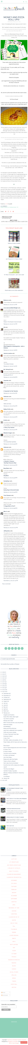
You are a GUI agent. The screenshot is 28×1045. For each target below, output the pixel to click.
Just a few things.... (7, 757)
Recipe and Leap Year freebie (10, 759)
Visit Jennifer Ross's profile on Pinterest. (10, 664)
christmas (14, 914)
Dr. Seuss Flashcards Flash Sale (10, 734)
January (5, 778)
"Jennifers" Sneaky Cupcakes (10, 771)
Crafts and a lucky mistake (9, 732)
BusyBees (6, 475)
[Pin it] (13, 211)
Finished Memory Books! (13, 808)
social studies (14, 972)
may (14, 947)
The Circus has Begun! (8, 769)
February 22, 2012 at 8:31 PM (10, 393)
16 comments (4, 206)
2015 (3, 685)
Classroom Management (14, 874)
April (4, 709)
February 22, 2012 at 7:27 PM (10, 324)
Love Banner (6, 776)
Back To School (14, 871)
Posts (3, 992)
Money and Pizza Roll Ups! (9, 728)
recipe (6, 207)
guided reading (14, 935)
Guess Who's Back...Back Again (10, 716)
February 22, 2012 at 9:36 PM (10, 477)
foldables (14, 929)
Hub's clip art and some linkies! (10, 763)
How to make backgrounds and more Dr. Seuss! (14, 747)
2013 (3, 689)
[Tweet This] (6, 211)
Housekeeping (6, 726)
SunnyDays (6, 481)
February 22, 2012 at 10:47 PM (11, 527)
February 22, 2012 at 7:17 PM (10, 304)
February (5, 713)
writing (14, 987)
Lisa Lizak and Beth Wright (11, 308)
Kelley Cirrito (7, 409)
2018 (3, 680)
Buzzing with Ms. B (8, 375)
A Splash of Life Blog (14, 868)
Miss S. (5, 511)
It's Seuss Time (7, 749)
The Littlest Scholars (9, 364)
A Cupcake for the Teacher (11, 391)
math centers (14, 944)
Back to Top (24, 1042)
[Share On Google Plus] (11, 211)
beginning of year (14, 907)
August (5, 701)
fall (14, 926)
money (2, 207)
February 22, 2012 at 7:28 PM (10, 350)
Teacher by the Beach (12, 1039)
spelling (14, 975)
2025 (3, 672)
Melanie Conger (8, 433)
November (6, 695)
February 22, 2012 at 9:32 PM (10, 465)
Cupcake (6, 380)
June (4, 705)
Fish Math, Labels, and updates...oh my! (12, 740)
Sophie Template (22, 1039)
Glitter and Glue (7, 403)
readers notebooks (14, 959)
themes (14, 981)
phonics (14, 956)
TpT (17, 207)
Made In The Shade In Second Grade (12, 321)
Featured (14, 886)
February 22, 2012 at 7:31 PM (10, 366)
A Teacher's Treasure (9, 461)
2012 (3, 691)
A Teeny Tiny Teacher (9, 427)
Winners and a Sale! (8, 720)
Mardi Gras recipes (7, 724)
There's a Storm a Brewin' (9, 761)
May (4, 707)
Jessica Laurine (8, 353)
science (14, 969)
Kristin (5, 420)
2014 (3, 687)
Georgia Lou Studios (13, 1041)
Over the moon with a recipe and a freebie (13, 765)
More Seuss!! (6, 745)
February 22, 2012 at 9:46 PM (10, 492)
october (14, 953)
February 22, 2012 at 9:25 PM (10, 444)
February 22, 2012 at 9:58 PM (10, 508)
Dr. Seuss (14, 883)
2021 (3, 678)
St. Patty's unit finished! (8, 755)
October (5, 697)
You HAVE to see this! (8, 718)
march (14, 938)
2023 (3, 674)
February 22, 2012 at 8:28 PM (10, 377)
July (4, 703)
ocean (14, 950)
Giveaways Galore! (7, 736)
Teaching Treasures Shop (10, 463)
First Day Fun (10, 825)
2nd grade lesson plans (14, 865)
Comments (5, 995)
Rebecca (6, 300)
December (6, 693)
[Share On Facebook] (8, 211)
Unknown (6, 396)
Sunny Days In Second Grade (11, 490)
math (14, 941)
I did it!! (5, 767)
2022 (3, 676)
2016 (3, 683)
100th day (14, 859)
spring (14, 978)
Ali (4, 327)
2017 (3, 681)
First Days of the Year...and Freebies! (16, 798)
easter (14, 920)
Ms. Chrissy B (7, 369)
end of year (14, 923)
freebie (14, 932)
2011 (3, 780)
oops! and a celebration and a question (12, 730)
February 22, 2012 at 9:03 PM (10, 417)
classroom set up (14, 917)
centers (14, 910)
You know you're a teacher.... (10, 753)
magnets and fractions (8, 715)
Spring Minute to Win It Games (15, 817)
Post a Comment (6, 583)
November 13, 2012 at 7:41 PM (11, 580)
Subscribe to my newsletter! (8, 1004)
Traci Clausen (7, 495)
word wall (14, 984)
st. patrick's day (12, 207)
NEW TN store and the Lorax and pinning (13, 722)
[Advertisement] (14, 597)
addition (14, 901)
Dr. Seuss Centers (7, 751)
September (6, 699)
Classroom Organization (14, 877)
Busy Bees (6, 468)
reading (14, 962)
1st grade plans (14, 862)
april (14, 904)
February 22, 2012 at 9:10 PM (10, 429)
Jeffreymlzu (7, 531)
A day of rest (6, 738)
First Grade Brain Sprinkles (10, 441)
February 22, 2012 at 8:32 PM (10, 406)
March (5, 711)
